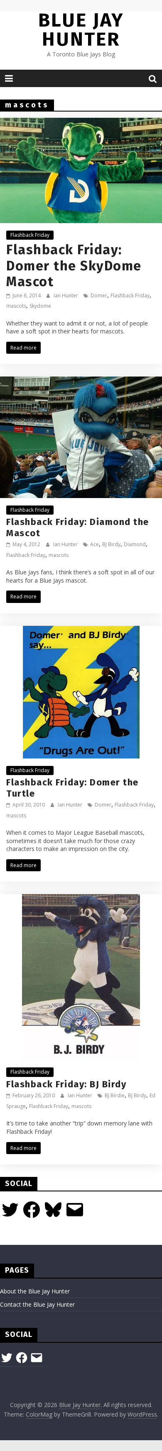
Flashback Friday (29, 234)
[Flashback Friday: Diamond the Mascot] (81, 381)
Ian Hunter (66, 295)
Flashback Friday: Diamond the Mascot (77, 527)
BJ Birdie (115, 1095)
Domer (99, 295)
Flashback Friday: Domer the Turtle (72, 788)
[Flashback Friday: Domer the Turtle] (81, 630)
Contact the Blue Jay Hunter (37, 1304)
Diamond (135, 544)
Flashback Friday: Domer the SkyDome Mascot (74, 265)
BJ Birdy (111, 544)
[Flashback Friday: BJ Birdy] (81, 899)
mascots (16, 305)
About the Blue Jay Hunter (35, 1291)
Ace (94, 544)
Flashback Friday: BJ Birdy (66, 1084)
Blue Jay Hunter (81, 30)
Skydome (40, 305)
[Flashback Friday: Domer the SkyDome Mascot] (81, 122)
